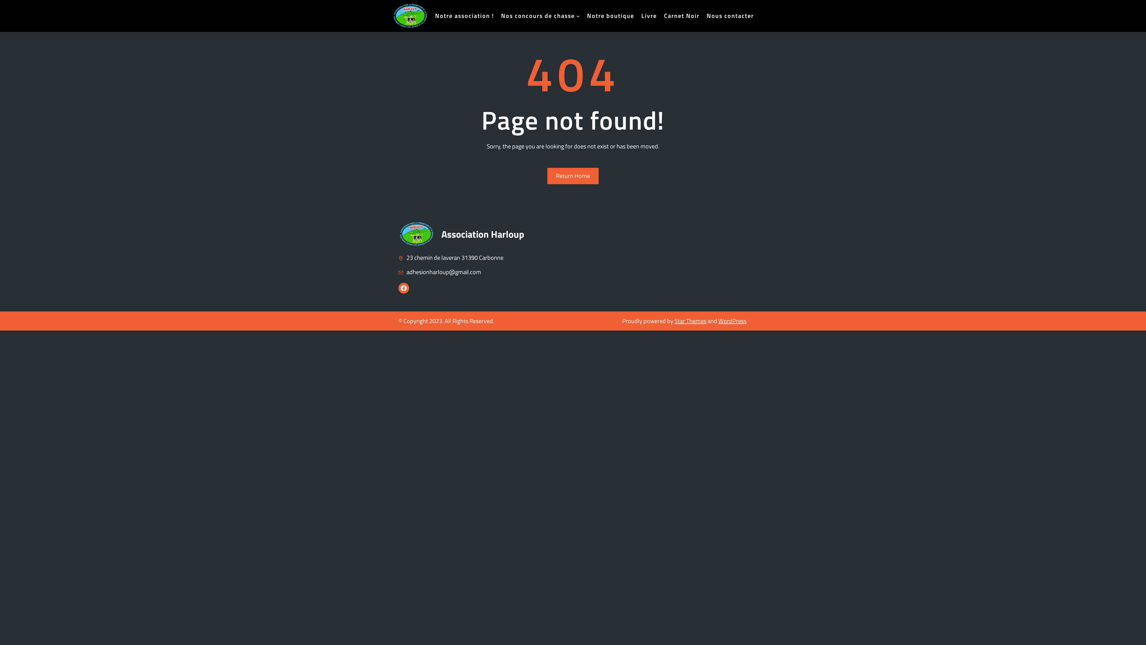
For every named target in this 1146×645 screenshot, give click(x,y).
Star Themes (690, 320)
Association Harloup (482, 234)
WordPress (732, 320)
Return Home (573, 175)
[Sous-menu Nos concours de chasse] (578, 16)
